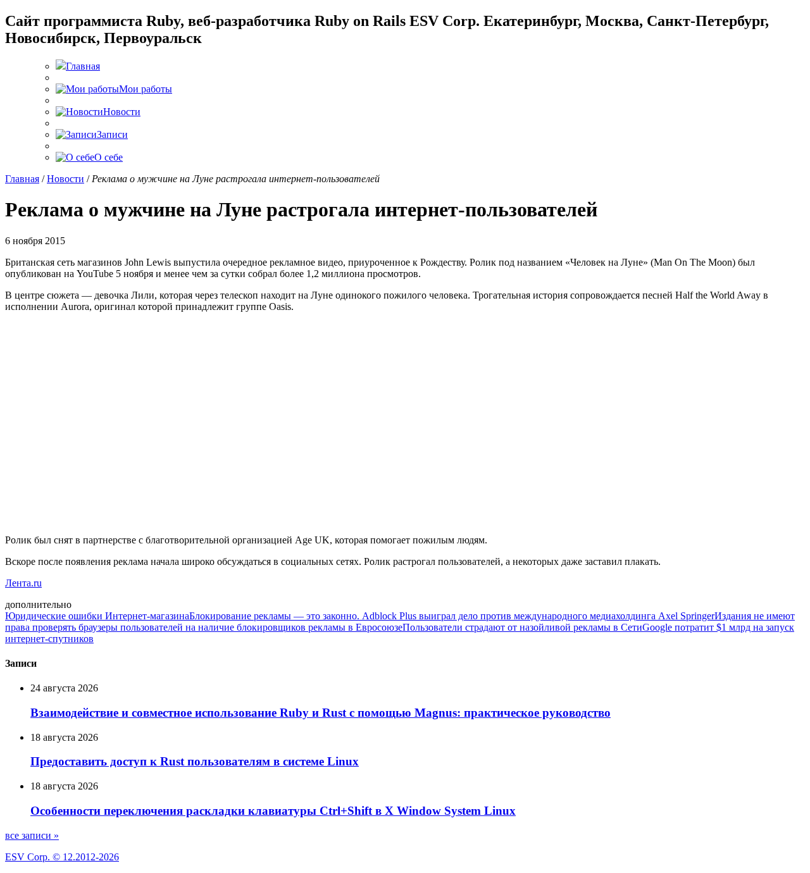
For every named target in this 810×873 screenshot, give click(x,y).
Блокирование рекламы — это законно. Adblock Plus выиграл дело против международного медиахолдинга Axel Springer (451, 615)
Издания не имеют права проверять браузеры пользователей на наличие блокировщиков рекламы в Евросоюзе (400, 621)
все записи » (32, 835)
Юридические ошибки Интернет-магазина (97, 615)
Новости (65, 178)
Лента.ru (23, 583)
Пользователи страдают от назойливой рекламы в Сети (522, 627)
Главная (22, 178)
